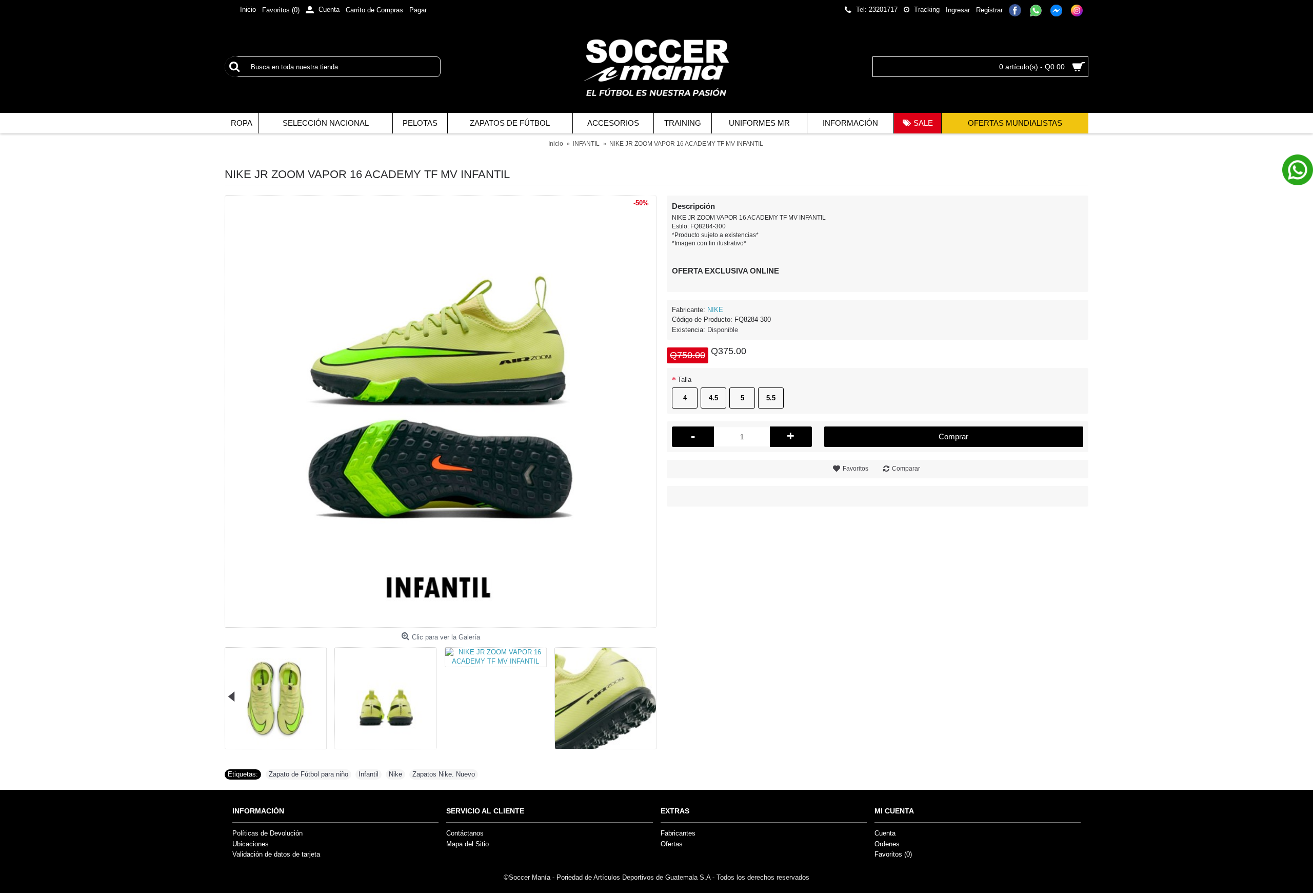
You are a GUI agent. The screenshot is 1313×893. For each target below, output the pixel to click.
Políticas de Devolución (267, 833)
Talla (684, 379)
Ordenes (887, 844)
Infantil (369, 774)
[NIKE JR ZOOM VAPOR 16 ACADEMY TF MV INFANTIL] (440, 412)
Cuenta (885, 833)
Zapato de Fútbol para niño (308, 774)
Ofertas (672, 844)
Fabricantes (678, 833)
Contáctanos (465, 833)
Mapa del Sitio (467, 844)
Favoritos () (893, 854)
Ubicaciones (250, 844)
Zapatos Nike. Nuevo (443, 774)
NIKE (715, 310)
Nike (395, 774)
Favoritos (855, 468)
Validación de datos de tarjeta (276, 854)
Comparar (906, 468)
